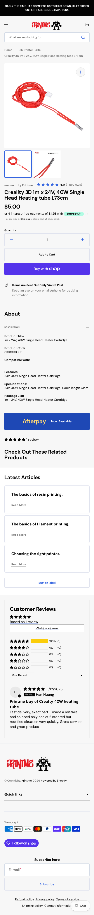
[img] (34, 689)
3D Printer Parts (30, 50)
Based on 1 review (24, 622)
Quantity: (10, 230)
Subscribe (47, 884)
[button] (6, 25)
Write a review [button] (47, 628)
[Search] (84, 37)
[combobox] (47, 37)
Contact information (58, 906)
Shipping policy (32, 906)
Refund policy (24, 899)
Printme (26, 780)
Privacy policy (45, 899)
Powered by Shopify (54, 780)
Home (8, 50)
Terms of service (67, 899)
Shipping (26, 219)
